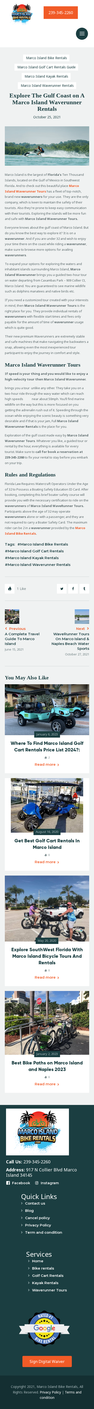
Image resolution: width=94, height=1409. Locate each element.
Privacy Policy (38, 1225)
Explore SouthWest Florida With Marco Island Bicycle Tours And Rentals (47, 956)
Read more (45, 764)
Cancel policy (37, 1218)
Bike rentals (43, 1268)
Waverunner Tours (49, 1290)
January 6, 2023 (47, 734)
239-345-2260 (60, 12)
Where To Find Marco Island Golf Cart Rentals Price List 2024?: (47, 746)
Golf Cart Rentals (47, 1275)
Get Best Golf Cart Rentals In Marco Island (47, 843)
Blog (29, 1210)
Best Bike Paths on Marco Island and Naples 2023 (47, 1066)
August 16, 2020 (47, 831)
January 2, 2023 (47, 1054)
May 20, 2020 (47, 940)
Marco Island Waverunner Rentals (47, 85)
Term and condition (43, 1232)
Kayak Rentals (45, 1282)
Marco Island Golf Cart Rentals (36, 551)
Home (37, 1261)
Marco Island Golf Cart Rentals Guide (46, 67)
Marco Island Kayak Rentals (46, 76)
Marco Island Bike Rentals (46, 58)
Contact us (35, 1203)
